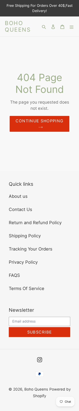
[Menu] (71, 26)
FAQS (14, 275)
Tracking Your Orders (30, 249)
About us (18, 196)
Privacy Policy (23, 262)
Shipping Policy (25, 235)
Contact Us (20, 209)
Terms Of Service (26, 288)
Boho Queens (18, 26)
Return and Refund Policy (35, 222)
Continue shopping (39, 121)
